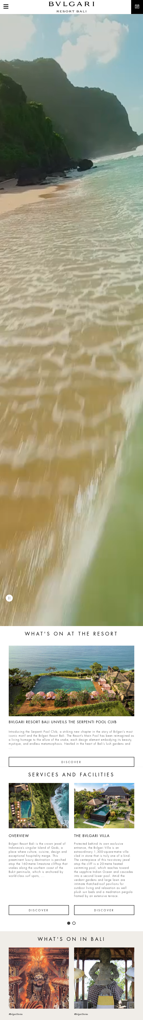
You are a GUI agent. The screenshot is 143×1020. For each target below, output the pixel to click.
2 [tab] (74, 923)
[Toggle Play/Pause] (9, 598)
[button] (6, 7)
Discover (71, 762)
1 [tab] (69, 923)
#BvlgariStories (15, 1014)
